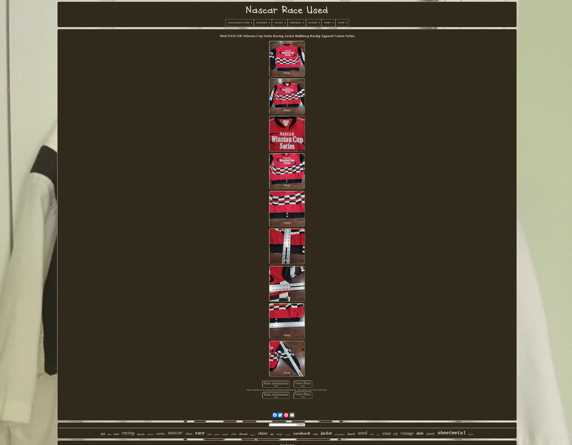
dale (420, 433)
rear (315, 434)
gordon (216, 434)
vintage (407, 433)
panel (431, 433)
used (362, 432)
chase (262, 433)
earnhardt (301, 433)
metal (386, 433)
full (103, 433)
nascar (175, 432)
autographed (340, 434)
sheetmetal (451, 433)
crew (234, 433)
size (272, 434)
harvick (140, 434)
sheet (188, 433)
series (160, 433)
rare (109, 434)
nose (116, 433)
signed (252, 435)
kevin (150, 434)
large (279, 434)
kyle (378, 435)
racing (128, 432)
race (200, 432)
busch (351, 433)
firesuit (243, 433)
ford (209, 434)
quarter (225, 434)
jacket (326, 433)
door (471, 434)
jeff (396, 433)
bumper (287, 435)
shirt (372, 434)
